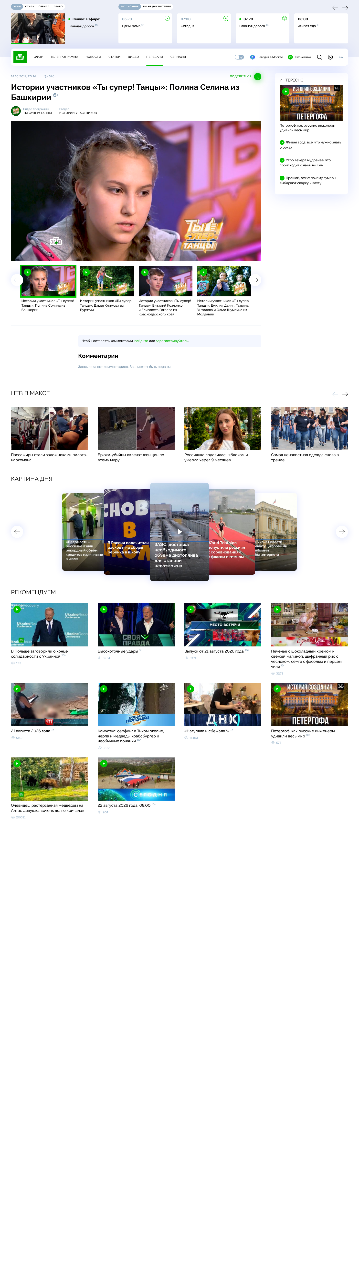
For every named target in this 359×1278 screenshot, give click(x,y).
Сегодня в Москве (270, 57)
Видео (133, 57)
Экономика (303, 57)
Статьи (114, 57)
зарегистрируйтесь (172, 341)
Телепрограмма (64, 57)
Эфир (38, 57)
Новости (93, 57)
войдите (141, 341)
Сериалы (178, 57)
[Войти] (330, 57)
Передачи (154, 57)
